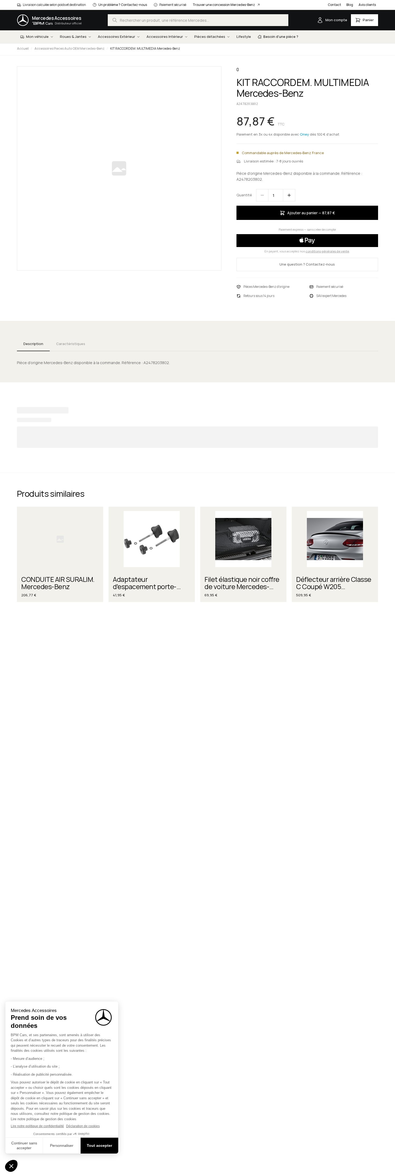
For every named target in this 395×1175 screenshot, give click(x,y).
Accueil (23, 48)
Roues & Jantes (73, 36)
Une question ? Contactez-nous (307, 264)
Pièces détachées (209, 36)
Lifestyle (243, 36)
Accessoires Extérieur (116, 36)
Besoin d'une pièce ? (280, 36)
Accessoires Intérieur (164, 36)
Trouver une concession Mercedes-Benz (224, 4)
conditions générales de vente (327, 251)
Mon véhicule (37, 36)
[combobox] (198, 20)
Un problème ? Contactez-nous (122, 4)
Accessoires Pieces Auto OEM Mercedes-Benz (69, 48)
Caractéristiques (70, 343)
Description (33, 343)
